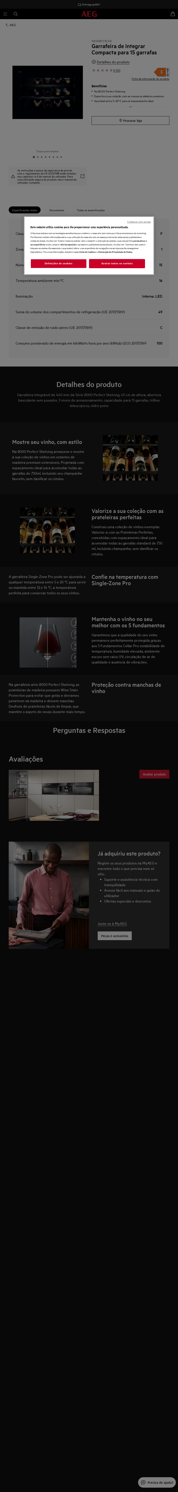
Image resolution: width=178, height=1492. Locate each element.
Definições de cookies (59, 263)
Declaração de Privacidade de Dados (115, 251)
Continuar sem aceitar (139, 222)
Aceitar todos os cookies (117, 263)
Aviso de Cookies (87, 251)
